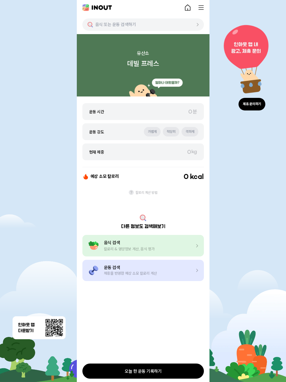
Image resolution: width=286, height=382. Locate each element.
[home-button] (187, 7)
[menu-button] (201, 7)
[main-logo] (97, 7)
